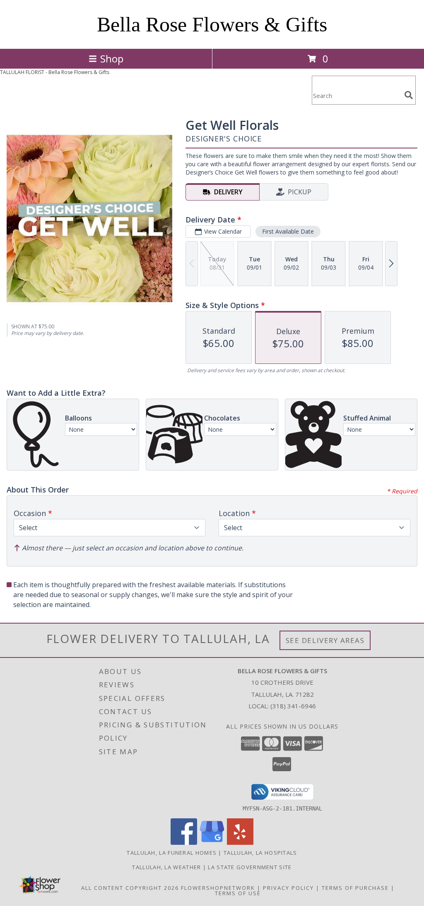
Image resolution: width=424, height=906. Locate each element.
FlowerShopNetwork (218, 888)
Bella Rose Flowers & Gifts (212, 24)
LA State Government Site (250, 867)
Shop (111, 58)
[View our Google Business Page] (212, 842)
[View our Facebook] (184, 842)
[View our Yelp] (240, 842)
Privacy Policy (288, 888)
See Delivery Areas (325, 640)
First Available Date (288, 231)
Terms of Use (238, 893)
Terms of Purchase (355, 888)
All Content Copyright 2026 (130, 888)
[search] (408, 95)
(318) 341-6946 (293, 706)
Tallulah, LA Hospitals (260, 852)
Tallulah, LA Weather (166, 867)
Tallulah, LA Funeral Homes (172, 852)
